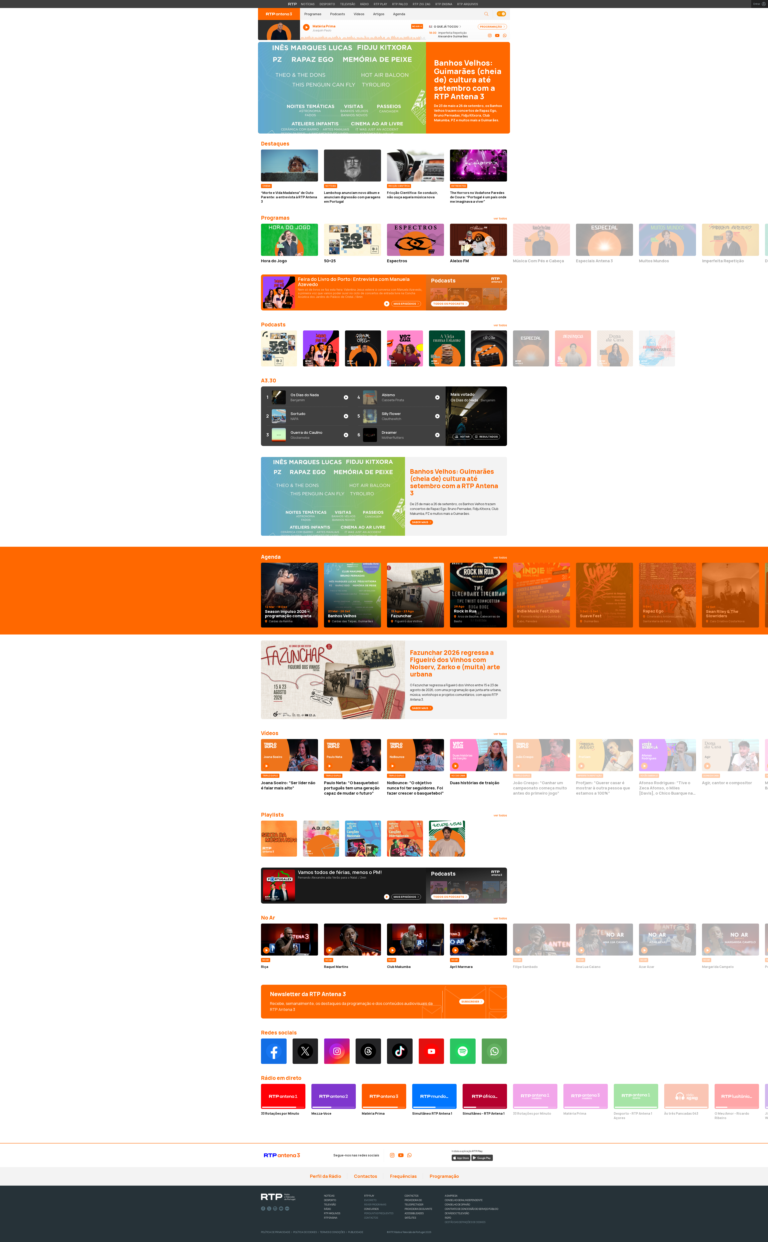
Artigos (378, 14)
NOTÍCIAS (329, 1195)
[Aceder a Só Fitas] (489, 348)
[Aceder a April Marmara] (478, 940)
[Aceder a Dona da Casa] (615, 348)
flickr (287, 1208)
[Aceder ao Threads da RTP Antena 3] (368, 1051)
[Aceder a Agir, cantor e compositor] (730, 755)
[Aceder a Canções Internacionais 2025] (405, 839)
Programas (312, 14)
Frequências (403, 1176)
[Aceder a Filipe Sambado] (541, 940)
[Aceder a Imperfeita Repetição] (730, 240)
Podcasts (337, 14)
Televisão (347, 4)
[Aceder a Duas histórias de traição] (478, 755)
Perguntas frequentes (378, 1213)
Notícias (308, 4)
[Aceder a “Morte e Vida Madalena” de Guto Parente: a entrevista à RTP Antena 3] (289, 166)
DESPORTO (330, 1200)
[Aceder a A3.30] (321, 839)
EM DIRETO (370, 1200)
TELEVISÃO (330, 1204)
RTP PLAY (369, 1195)
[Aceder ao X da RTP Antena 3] (305, 1051)
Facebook (263, 1208)
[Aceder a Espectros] (415, 240)
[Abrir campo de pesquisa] (486, 14)
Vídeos (359, 14)
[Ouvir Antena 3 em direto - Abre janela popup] (279, 30)
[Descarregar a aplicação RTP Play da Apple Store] (461, 1157)
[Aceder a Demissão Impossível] (657, 348)
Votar (465, 436)
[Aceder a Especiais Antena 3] (604, 240)
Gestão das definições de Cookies (465, 1222)
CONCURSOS (371, 1209)
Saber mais (420, 522)
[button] (501, 14)
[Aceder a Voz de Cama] (405, 348)
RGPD (448, 1217)
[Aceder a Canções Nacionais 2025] (363, 839)
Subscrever (470, 1001)
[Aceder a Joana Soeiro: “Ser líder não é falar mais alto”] (289, 755)
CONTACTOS (411, 1195)
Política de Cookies (305, 1232)
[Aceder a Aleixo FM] (478, 240)
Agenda (399, 14)
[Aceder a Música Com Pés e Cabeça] (541, 240)
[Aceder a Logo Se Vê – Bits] (321, 348)
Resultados (488, 436)
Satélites (410, 1217)
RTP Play (380, 4)
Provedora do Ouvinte (418, 1209)
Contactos (365, 1176)
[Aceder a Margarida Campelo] (730, 940)
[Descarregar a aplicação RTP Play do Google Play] (482, 1157)
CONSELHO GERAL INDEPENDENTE (464, 1200)
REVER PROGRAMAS (375, 1204)
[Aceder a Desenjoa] (573, 348)
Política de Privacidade (275, 1232)
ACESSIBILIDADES (414, 1213)
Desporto (327, 4)
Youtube (281, 1208)
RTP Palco (400, 4)
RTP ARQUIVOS (332, 1213)
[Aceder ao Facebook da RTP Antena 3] (274, 1051)
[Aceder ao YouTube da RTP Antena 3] (497, 36)
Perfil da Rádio (325, 1176)
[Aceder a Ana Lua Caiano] (604, 940)
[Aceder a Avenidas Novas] (447, 839)
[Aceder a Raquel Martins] (352, 940)
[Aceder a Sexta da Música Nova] (279, 839)
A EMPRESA (451, 1195)
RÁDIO (327, 1209)
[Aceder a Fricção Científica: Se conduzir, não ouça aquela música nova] (415, 166)
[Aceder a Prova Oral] (363, 348)
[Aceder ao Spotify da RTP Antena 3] (463, 1051)
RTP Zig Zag (421, 4)
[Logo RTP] (278, 1197)
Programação (444, 1176)
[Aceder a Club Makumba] (415, 940)
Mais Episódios (405, 303)
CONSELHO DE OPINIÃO (457, 1204)
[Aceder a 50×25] (352, 240)
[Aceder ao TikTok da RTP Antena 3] (400, 1051)
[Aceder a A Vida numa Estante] (447, 348)
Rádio (364, 4)
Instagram (275, 1208)
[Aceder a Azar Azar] (667, 940)
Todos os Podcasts (449, 303)
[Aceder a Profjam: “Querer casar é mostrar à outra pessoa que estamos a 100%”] (604, 755)
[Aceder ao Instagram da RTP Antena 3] (490, 36)
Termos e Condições (332, 1232)
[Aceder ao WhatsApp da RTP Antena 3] (505, 36)
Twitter (269, 1208)
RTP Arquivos (467, 4)
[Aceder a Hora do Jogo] (289, 240)
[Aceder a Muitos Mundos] (667, 240)
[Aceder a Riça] (289, 940)
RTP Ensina (443, 4)
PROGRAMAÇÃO (491, 26)
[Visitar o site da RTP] (292, 4)
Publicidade (355, 1232)
